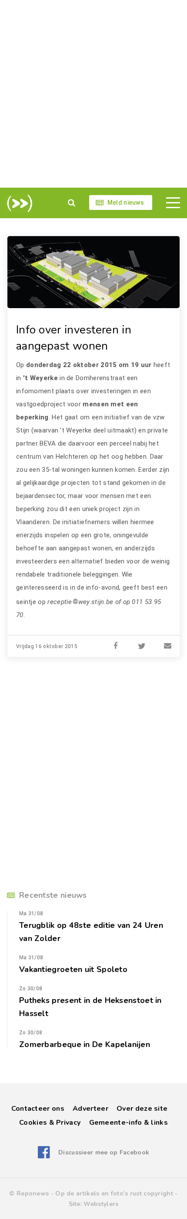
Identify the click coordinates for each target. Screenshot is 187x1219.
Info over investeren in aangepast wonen (73, 338)
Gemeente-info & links (128, 1122)
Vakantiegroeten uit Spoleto (73, 969)
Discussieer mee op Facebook (103, 1152)
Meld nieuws (125, 202)
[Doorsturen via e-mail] (168, 646)
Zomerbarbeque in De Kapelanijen (84, 1044)
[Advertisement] (93, 94)
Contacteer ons (37, 1108)
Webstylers (100, 1204)
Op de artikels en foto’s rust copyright (114, 1193)
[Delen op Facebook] (115, 646)
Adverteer (90, 1108)
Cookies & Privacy (49, 1122)
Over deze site (142, 1108)
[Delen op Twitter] (142, 646)
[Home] (18, 203)
